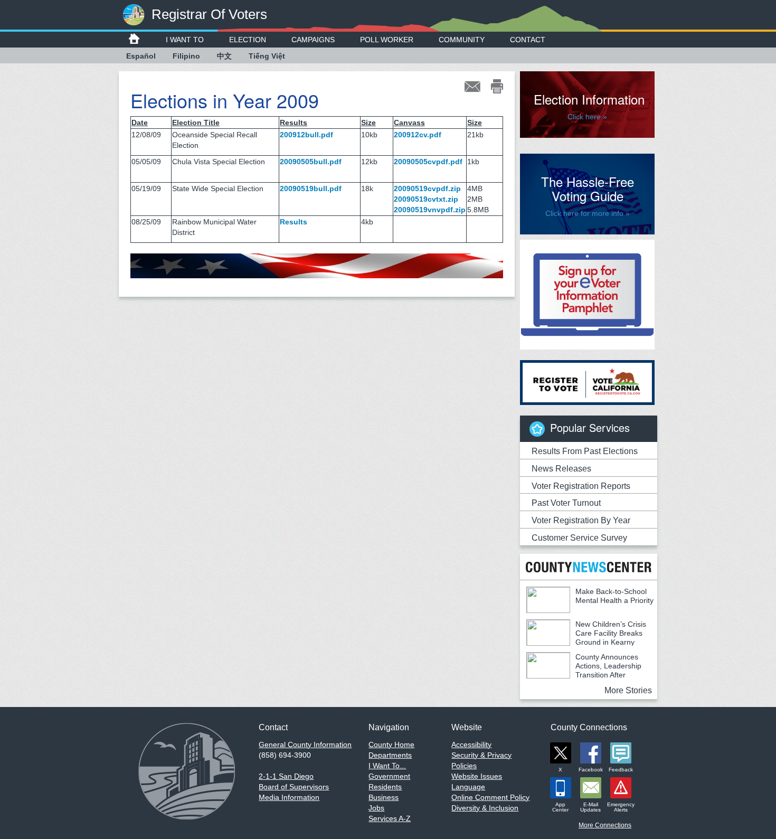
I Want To (185, 39)
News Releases (561, 468)
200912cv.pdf (417, 134)
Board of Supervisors (294, 787)
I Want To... (387, 765)
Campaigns (313, 39)
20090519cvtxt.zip (426, 199)
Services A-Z (389, 818)
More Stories (628, 690)
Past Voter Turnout (566, 502)
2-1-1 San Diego (286, 776)
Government (389, 776)
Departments (390, 755)
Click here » (587, 116)
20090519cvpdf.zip (427, 188)
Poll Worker (386, 39)
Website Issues (476, 776)
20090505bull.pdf (311, 161)
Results (293, 222)
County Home (391, 744)
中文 (224, 56)
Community (462, 39)
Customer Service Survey (579, 537)
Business (383, 797)
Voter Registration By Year (581, 520)
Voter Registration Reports (581, 486)
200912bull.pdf (306, 134)
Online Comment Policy (490, 797)
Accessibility (471, 744)
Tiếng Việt (267, 56)
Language (468, 787)
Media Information (289, 797)
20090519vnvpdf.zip (430, 209)
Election (247, 39)
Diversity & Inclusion (484, 808)
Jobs (376, 808)
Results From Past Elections (585, 451)
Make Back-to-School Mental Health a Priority (614, 596)
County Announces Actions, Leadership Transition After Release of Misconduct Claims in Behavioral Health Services (583, 675)
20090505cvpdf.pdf (428, 161)
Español (141, 56)
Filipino (186, 56)
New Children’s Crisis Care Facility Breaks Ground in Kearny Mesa (586, 637)
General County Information (305, 744)
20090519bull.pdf (311, 188)
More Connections (605, 825)
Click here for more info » (587, 213)
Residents (385, 787)
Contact (527, 39)
